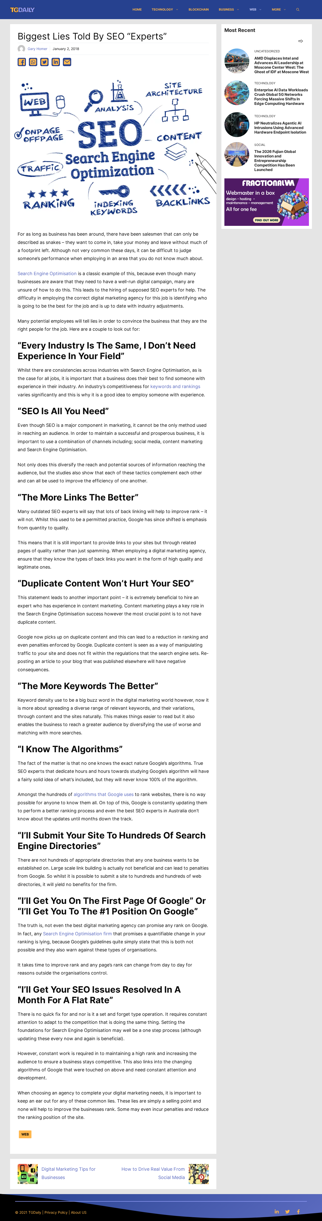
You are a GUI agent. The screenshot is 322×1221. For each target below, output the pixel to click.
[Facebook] (298, 1211)
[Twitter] (287, 1211)
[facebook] (22, 62)
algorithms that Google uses (104, 794)
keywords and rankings (175, 386)
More (276, 9)
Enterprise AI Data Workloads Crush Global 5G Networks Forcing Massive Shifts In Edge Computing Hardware (281, 97)
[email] (67, 62)
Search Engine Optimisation (47, 273)
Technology (162, 9)
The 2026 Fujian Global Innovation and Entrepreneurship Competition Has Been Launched (275, 160)
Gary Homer (37, 49)
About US (79, 1212)
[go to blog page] (300, 41)
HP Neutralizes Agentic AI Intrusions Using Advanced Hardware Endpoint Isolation (280, 128)
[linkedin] (56, 62)
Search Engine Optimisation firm (77, 933)
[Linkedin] (276, 1211)
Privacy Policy (56, 1212)
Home (137, 9)
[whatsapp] (33, 62)
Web (253, 9)
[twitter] (44, 62)
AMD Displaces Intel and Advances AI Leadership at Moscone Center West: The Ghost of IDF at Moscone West (281, 65)
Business (226, 9)
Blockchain (199, 9)
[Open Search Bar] (297, 9)
